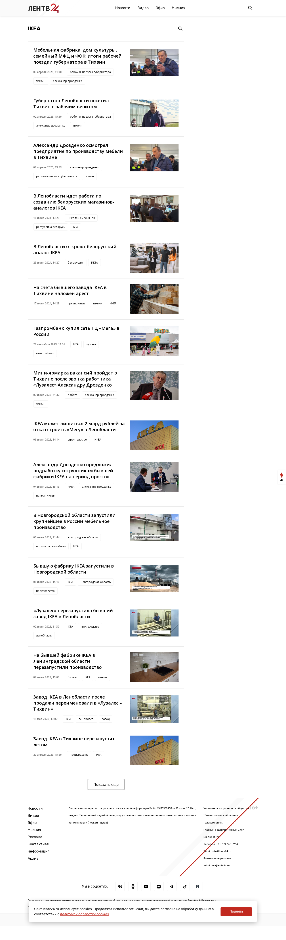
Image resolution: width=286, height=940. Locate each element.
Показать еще (106, 784)
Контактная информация (39, 847)
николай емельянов (81, 218)
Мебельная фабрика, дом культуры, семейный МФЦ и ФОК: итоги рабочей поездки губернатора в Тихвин (77, 56)
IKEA (75, 227)
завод (105, 719)
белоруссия (76, 262)
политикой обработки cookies (84, 914)
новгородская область (83, 537)
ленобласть (44, 635)
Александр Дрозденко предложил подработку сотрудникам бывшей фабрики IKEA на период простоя (73, 471)
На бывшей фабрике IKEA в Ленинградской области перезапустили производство (67, 661)
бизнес (72, 677)
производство (45, 591)
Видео (143, 8)
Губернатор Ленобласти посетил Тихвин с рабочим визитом (71, 104)
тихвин (40, 81)
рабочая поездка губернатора (90, 72)
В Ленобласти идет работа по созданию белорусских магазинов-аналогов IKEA (73, 202)
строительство (77, 439)
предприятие (76, 303)
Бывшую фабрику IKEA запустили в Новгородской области (73, 569)
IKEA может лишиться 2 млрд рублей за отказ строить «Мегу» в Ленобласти (79, 426)
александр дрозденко (67, 81)
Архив (33, 858)
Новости (122, 8)
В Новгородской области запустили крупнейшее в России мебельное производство (74, 521)
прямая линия (45, 495)
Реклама (35, 837)
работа (72, 395)
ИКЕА (94, 262)
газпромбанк (45, 353)
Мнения (178, 8)
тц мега (91, 344)
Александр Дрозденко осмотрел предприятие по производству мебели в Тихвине (78, 151)
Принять (236, 911)
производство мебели (51, 546)
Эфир (160, 8)
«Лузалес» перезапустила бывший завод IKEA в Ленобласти (73, 613)
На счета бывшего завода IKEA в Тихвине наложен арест (70, 290)
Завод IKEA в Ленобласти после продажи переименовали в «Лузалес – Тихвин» (77, 703)
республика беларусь (50, 227)
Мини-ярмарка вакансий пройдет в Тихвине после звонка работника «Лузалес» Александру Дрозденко (75, 379)
